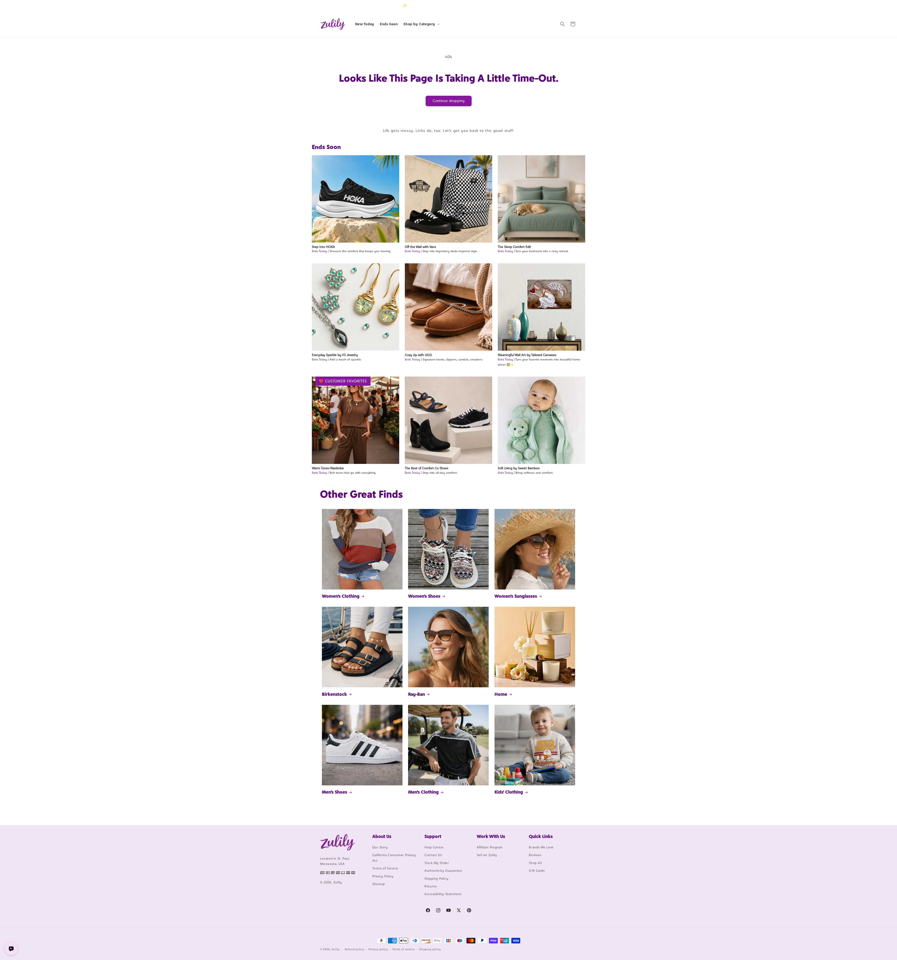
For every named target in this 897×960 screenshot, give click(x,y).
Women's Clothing (341, 596)
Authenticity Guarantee (443, 870)
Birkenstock (334, 694)
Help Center (434, 847)
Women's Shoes (424, 596)
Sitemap (378, 884)
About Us (381, 836)
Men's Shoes (334, 791)
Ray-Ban (416, 694)
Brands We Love (541, 847)
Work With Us (491, 836)
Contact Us (433, 855)
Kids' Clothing (509, 791)
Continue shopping (449, 101)
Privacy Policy (383, 876)
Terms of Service (385, 868)
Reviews (535, 855)
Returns (430, 886)
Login (555, 5)
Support (432, 836)
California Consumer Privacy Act (394, 857)
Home (501, 694)
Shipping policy (430, 949)
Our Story (380, 847)
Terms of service (403, 949)
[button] (421, 24)
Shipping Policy (436, 878)
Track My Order (436, 863)
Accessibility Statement (443, 894)
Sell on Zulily (487, 855)
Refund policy (354, 949)
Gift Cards (537, 870)
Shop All (535, 863)
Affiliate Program (490, 847)
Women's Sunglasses (516, 596)
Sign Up (569, 5)
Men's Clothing (423, 791)
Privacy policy (378, 949)
